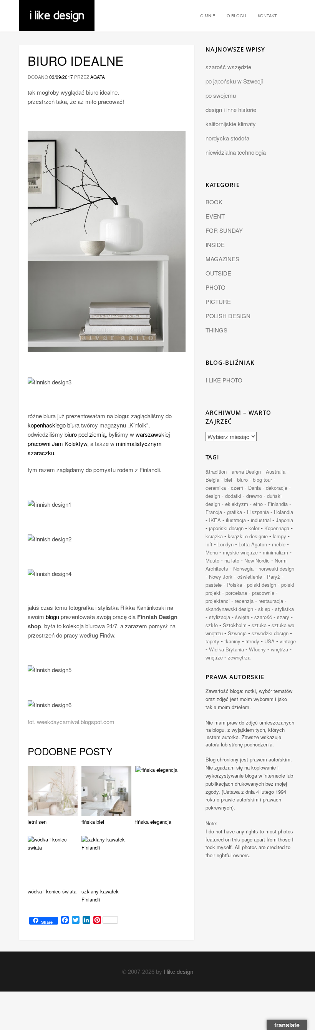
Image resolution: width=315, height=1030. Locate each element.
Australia (275, 471)
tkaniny (232, 641)
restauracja (271, 600)
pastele (214, 584)
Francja (214, 512)
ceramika (216, 487)
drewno (254, 495)
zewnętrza (239, 657)
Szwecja (237, 633)
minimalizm (275, 552)
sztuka (259, 625)
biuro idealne (76, 60)
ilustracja (236, 520)
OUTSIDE (218, 273)
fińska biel (92, 821)
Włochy (257, 649)
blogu (52, 617)
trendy (252, 641)
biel (228, 479)
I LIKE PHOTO (224, 380)
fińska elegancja (153, 821)
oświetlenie (249, 576)
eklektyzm (236, 503)
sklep (264, 609)
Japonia (284, 520)
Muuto (212, 560)
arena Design (246, 471)
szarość (263, 617)
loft (209, 544)
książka (214, 536)
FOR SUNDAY (224, 230)
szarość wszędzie (228, 67)
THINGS (216, 330)
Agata (97, 76)
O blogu (236, 15)
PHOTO (215, 287)
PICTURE (218, 301)
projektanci (218, 600)
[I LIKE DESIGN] (56, 9)
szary (283, 617)
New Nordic (257, 560)
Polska (234, 584)
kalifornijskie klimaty (231, 124)
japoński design (226, 528)
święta (242, 617)
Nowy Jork (220, 576)
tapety (212, 641)
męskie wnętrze (240, 552)
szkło (212, 625)
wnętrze (214, 657)
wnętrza (279, 649)
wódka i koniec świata (52, 891)
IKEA (215, 520)
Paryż (273, 576)
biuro (242, 479)
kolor (254, 528)
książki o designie (248, 536)
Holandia (283, 512)
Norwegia (243, 568)
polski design (261, 584)
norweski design (276, 568)
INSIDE (215, 244)
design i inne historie (231, 109)
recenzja (244, 600)
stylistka (284, 609)
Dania (254, 487)
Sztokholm (235, 625)
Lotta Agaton (253, 544)
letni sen (37, 821)
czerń (237, 487)
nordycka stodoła (227, 138)
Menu (212, 552)
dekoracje (276, 487)
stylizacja (219, 617)
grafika (234, 512)
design (213, 495)
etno (258, 503)
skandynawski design (229, 609)
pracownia (263, 592)
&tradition (216, 471)
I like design (178, 971)
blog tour (262, 479)
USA (269, 641)
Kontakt (267, 15)
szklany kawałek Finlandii (100, 895)
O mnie (207, 15)
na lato (231, 560)
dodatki (233, 495)
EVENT (215, 216)
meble (278, 544)
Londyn (225, 544)
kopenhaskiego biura (54, 425)
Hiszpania (258, 512)
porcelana (236, 592)
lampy (279, 536)
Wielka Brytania (226, 649)
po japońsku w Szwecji (234, 81)
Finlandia (278, 503)
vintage (288, 641)
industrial (261, 520)
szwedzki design (270, 633)
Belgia (212, 479)
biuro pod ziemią (85, 434)
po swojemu (221, 95)
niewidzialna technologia (236, 152)
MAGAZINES (222, 259)
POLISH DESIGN (228, 316)
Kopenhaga (276, 528)
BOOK (214, 202)
